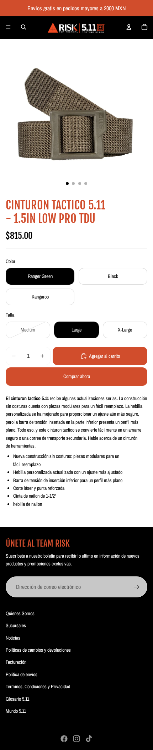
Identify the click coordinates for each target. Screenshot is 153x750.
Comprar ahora (76, 376)
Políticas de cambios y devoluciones (38, 650)
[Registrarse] (136, 587)
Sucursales (16, 625)
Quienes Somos (20, 613)
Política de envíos (21, 674)
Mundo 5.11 (16, 711)
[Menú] (8, 27)
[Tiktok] (89, 738)
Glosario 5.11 (17, 699)
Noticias (13, 638)
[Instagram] (76, 738)
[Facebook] (64, 738)
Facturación (16, 662)
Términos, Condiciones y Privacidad (38, 686)
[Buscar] (23, 27)
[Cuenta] (129, 27)
